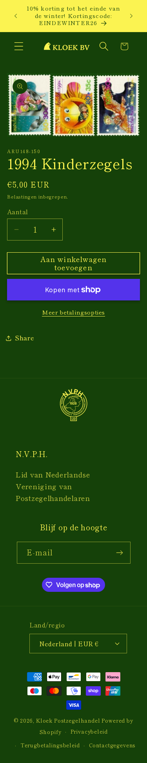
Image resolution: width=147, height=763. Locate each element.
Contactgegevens (112, 745)
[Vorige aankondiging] (15, 15)
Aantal (17, 211)
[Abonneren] (119, 553)
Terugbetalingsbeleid (50, 745)
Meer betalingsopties (73, 312)
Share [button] (24, 337)
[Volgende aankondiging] (131, 15)
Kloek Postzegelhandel (68, 720)
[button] (19, 46)
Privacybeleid (89, 731)
